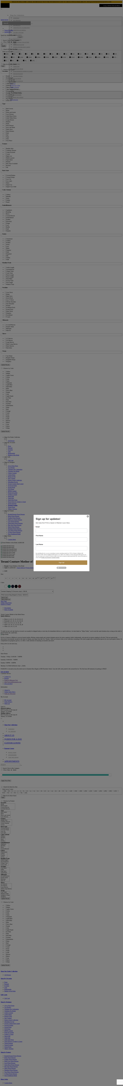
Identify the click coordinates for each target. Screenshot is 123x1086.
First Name (39, 535)
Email (38, 527)
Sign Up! (61, 562)
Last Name (39, 544)
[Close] (88, 516)
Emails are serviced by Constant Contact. (50, 557)
